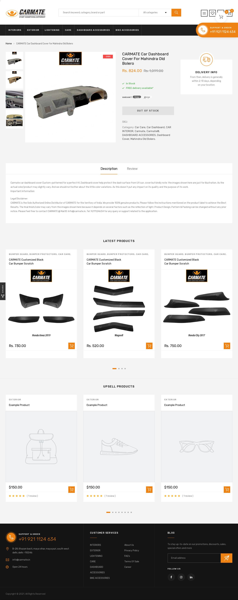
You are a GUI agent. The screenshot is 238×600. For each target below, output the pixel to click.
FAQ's (127, 556)
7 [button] (128, 512)
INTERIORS (15, 30)
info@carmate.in (21, 559)
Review (132, 169)
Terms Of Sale (131, 561)
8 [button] (131, 512)
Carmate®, (153, 131)
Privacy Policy (131, 550)
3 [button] (122, 368)
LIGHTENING (52, 30)
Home (9, 43)
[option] (70, 97)
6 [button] (125, 512)
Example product (19, 405)
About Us (129, 545)
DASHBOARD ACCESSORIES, (139, 135)
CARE (68, 30)
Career (127, 567)
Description (109, 169)
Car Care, (140, 127)
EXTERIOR (33, 30)
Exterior (15, 399)
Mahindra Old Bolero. (143, 138)
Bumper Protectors (43, 254)
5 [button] (122, 512)
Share (3, 289)
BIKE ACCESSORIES (127, 30)
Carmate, (140, 131)
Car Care (64, 254)
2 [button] (118, 368)
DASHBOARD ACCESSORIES (93, 30)
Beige (147, 97)
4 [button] (125, 368)
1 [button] (114, 368)
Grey (137, 97)
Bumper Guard (18, 254)
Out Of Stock (148, 110)
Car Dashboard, (156, 127)
